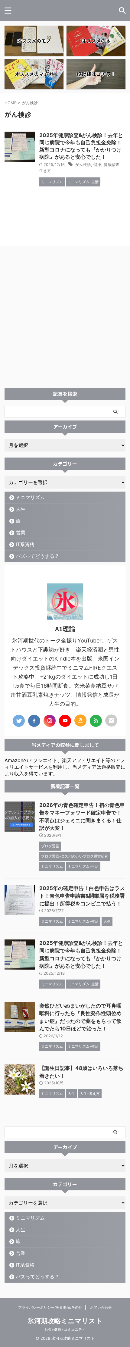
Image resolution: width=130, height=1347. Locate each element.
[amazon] (80, 720)
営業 (20, 533)
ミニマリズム (30, 497)
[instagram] (50, 721)
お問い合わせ (101, 1307)
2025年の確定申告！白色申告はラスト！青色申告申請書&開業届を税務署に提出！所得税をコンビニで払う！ (82, 896)
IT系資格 (25, 544)
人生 (20, 509)
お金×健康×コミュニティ (65, 1329)
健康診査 (111, 164)
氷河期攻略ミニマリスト (65, 1321)
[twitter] (19, 721)
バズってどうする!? (37, 556)
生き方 (45, 170)
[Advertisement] (65, 320)
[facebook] (34, 721)
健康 (97, 164)
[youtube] (65, 721)
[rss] (96, 721)
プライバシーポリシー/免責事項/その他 (50, 1307)
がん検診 (83, 164)
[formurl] (111, 720)
